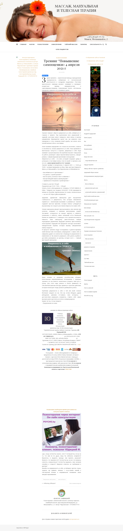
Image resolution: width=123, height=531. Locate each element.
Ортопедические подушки (92, 219)
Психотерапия (42, 44)
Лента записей (88, 288)
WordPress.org (88, 295)
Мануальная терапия (90, 204)
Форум (31, 44)
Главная (23, 44)
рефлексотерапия (89, 247)
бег (85, 141)
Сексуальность (96, 44)
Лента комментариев (90, 292)
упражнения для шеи (91, 188)
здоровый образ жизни (91, 172)
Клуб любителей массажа (91, 196)
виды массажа (88, 157)
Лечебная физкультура (91, 200)
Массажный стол (89, 215)
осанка (86, 223)
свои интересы (62, 479)
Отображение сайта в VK (95, 64)
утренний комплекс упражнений (95, 192)
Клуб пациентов (62, 49)
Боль (85, 153)
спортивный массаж (91, 160)
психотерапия (61, 58)
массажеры (87, 208)
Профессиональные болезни (93, 231)
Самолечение (56, 44)
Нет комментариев (75, 483)
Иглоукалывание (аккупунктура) (93, 176)
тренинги (88, 243)
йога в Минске (89, 184)
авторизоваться (74, 519)
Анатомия (87, 130)
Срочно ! (86, 254)
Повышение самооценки (49, 479)
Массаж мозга (89, 239)
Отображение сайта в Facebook (95, 57)
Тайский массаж (71, 44)
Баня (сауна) (88, 137)
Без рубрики (88, 145)
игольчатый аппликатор (92, 211)
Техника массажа (89, 266)
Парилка (83, 44)
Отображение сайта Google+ (95, 61)
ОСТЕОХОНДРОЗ (89, 227)
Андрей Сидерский (90, 133)
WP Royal (26, 528)
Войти (86, 284)
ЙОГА (85, 180)
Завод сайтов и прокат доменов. (94, 168)
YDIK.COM (68, 369)
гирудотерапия (88, 164)
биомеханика (88, 149)
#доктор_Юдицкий (49, 483)
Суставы (86, 258)
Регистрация (88, 280)
